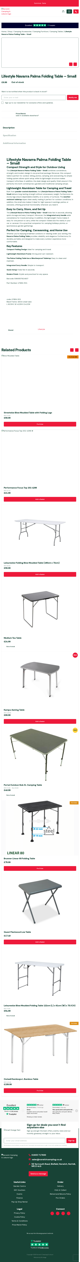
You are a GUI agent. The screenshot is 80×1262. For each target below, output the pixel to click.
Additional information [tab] (14, 143)
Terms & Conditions (20, 1221)
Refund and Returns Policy (60, 1194)
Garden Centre (19, 1186)
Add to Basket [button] (40, 499)
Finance (19, 1198)
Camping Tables (56, 31)
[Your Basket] (63, 11)
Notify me (73, 97)
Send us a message (38, 1174)
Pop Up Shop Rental (20, 1202)
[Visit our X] (68, 1213)
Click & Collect (60, 1190)
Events (19, 1194)
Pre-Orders (60, 1198)
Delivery (60, 1186)
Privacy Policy (19, 1213)
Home (3, 31)
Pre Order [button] (40, 424)
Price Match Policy (19, 1225)
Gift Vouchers (19, 1190)
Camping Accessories (22, 31)
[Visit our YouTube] (63, 1213)
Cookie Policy (19, 1217)
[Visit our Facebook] (52, 1213)
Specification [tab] (9, 135)
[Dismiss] (77, 3)
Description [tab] (9, 127)
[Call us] (76, 11)
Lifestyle (41, 329)
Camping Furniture (40, 31)
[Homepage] (6, 11)
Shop (10, 31)
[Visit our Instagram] (57, 1213)
